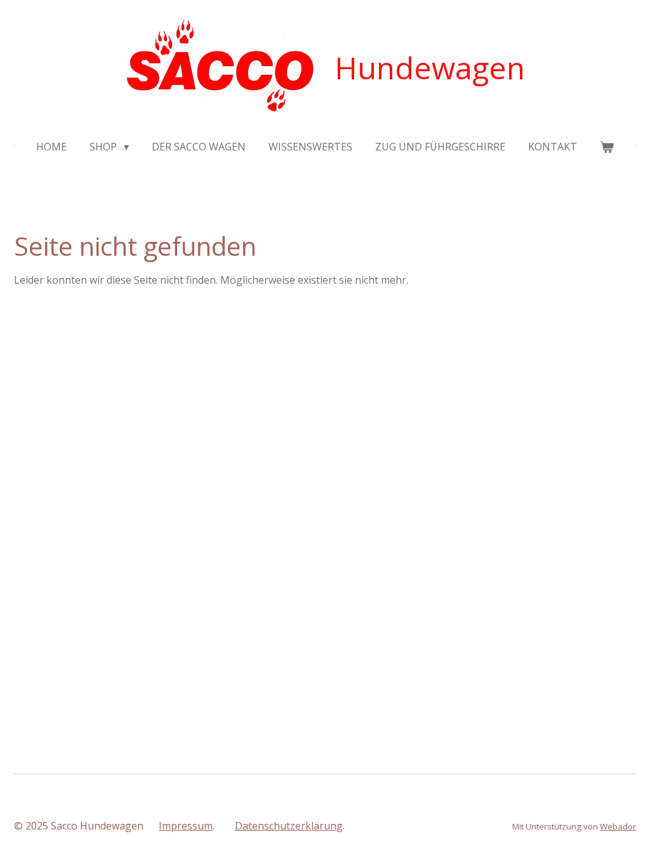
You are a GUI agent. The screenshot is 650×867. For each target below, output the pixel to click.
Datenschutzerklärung (289, 826)
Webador (618, 826)
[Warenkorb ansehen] (607, 146)
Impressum (186, 826)
